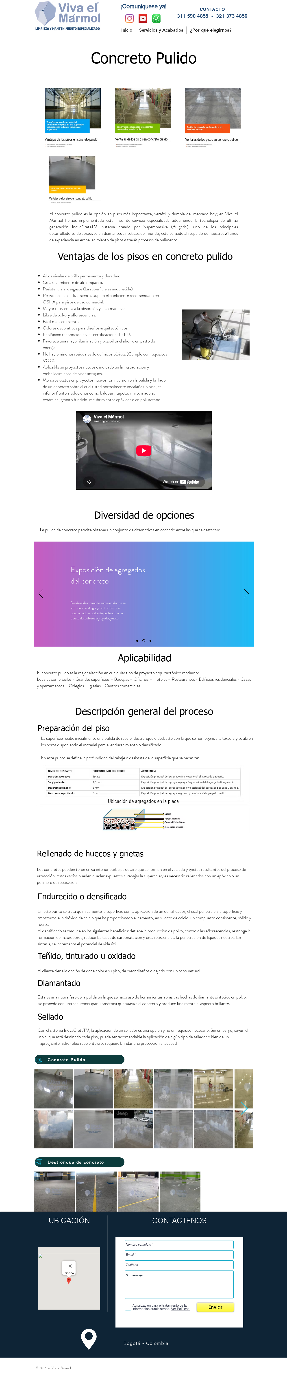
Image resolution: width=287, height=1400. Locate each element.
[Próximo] (246, 594)
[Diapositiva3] (150, 641)
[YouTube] (143, 18)
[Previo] (41, 594)
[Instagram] (129, 18)
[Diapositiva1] (137, 641)
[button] (161, 30)
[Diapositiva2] (143, 640)
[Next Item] (244, 1109)
